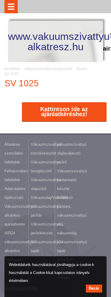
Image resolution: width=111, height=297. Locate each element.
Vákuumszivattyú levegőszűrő (48, 69)
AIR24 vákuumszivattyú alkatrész (19, 242)
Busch (82, 69)
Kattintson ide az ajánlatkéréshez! (64, 111)
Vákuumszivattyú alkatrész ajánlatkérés (19, 215)
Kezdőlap (12, 69)
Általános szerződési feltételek (13, 153)
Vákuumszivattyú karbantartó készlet (72, 180)
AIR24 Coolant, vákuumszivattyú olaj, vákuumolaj (71, 215)
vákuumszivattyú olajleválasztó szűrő (71, 153)
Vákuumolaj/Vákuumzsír (52, 197)
